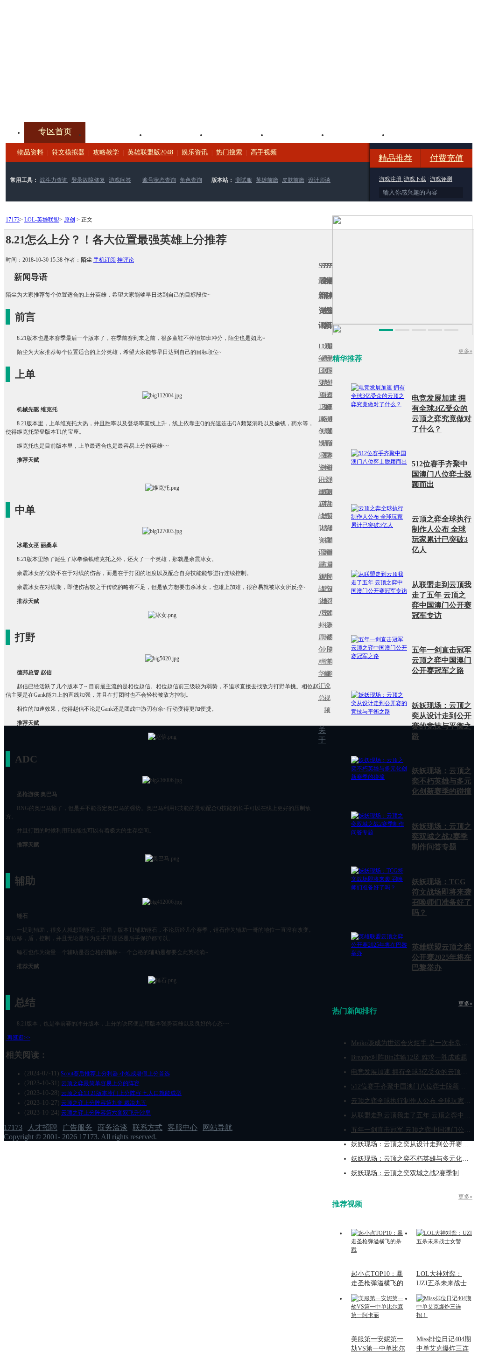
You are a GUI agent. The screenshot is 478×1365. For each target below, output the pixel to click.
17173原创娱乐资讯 (319, 443)
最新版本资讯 (328, 449)
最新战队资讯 (319, 522)
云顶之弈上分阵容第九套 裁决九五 (104, 1103)
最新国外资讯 (328, 376)
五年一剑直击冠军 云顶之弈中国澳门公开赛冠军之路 (441, 660)
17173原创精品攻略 (322, 383)
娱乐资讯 (195, 152)
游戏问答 (120, 180)
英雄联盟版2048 (150, 152)
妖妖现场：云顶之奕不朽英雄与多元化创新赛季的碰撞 (441, 781)
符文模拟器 (68, 152)
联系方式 (147, 1127)
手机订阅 (104, 259)
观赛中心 (237, 134)
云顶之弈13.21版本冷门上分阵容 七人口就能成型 (121, 1093)
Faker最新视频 (325, 443)
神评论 (125, 259)
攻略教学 (106, 152)
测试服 (243, 180)
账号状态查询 (159, 180)
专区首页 (55, 131)
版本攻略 (298, 134)
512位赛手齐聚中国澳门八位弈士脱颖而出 (441, 474)
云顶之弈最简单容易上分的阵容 (100, 1083)
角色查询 (191, 180)
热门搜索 (229, 152)
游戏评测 (441, 179)
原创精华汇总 (319, 667)
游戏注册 (391, 179)
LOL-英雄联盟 (41, 219)
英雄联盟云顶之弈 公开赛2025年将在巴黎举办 (441, 957)
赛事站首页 (331, 370)
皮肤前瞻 (293, 180)
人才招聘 (42, 1127)
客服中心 (182, 1127)
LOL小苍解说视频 (325, 601)
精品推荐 (395, 158)
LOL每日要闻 (319, 370)
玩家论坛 (419, 134)
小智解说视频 (325, 680)
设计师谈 (319, 180)
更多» (465, 351)
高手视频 (264, 152)
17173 (13, 219)
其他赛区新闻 (331, 498)
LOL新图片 (322, 449)
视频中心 (116, 134)
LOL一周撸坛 (331, 637)
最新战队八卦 (319, 595)
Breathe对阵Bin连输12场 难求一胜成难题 (409, 1057)
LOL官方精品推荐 (322, 577)
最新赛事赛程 (331, 570)
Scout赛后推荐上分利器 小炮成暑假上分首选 (115, 1073)
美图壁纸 (358, 134)
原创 (69, 219)
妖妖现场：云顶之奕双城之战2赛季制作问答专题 (441, 836)
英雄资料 (176, 134)
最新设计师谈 (328, 595)
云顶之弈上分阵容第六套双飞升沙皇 (106, 1112)
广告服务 (77, 1127)
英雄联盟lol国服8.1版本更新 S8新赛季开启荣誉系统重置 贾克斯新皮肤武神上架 (78, 100)
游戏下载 (415, 179)
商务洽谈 (112, 1127)
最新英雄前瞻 (328, 522)
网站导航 (217, 1127)
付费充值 (447, 158)
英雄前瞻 (267, 180)
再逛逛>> (18, 1037)
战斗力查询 (54, 180)
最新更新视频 (325, 376)
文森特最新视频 (325, 516)
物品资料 (30, 152)
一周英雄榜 (322, 504)
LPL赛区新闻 (331, 431)
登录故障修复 (88, 180)
